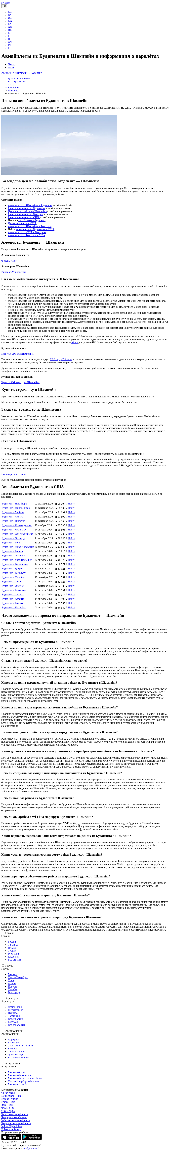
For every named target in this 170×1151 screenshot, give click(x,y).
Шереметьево (15, 1009)
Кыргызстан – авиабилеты (16, 1123)
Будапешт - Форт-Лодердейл (18, 546)
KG (10, 20)
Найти (71, 503)
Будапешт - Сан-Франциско (17, 533)
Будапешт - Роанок (12, 603)
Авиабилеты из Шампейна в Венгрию (29, 226)
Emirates (12, 1048)
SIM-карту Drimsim (61, 359)
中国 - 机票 (7, 1108)
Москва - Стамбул (18, 1084)
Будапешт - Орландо (13, 538)
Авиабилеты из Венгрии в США (26, 235)
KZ (10, 11)
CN (10, 41)
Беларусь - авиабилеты (14, 1117)
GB (10, 26)
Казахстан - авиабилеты (14, 1114)
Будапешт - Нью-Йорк (14, 503)
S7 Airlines (14, 1042)
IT (9, 38)
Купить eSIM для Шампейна (17, 353)
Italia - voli (7, 1104)
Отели (11, 64)
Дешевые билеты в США (22, 223)
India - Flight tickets (11, 1126)
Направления (12, 1063)
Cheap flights (8, 1092)
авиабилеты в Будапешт (31, 220)
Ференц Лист (8, 260)
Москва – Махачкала (19, 1075)
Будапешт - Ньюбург (13, 520)
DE (10, 29)
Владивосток (15, 1018)
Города (9, 965)
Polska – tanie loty (11, 1129)
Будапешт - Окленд (13, 585)
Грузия (12, 947)
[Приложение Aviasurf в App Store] (11, 1139)
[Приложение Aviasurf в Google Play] (32, 1139)
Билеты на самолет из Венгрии (25, 214)
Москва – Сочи (16, 1072)
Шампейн (13, 90)
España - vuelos (9, 1098)
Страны (9, 933)
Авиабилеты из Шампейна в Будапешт (30, 205)
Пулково (13, 1012)
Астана (12, 983)
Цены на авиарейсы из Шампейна (27, 211)
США (11, 84)
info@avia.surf (30, 1148)
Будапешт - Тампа (12, 581)
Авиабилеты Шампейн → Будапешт (21, 72)
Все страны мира (17, 81)
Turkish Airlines (16, 1051)
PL (9, 47)
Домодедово (15, 1006)
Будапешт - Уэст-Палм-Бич (17, 559)
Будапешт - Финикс (13, 594)
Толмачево (14, 1015)
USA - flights (8, 1111)
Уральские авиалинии (20, 1045)
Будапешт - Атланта (13, 598)
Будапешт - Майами (13, 512)
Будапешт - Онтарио (13, 555)
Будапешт (13, 87)
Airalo (74, 342)
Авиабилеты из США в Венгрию (27, 232)
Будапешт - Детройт (13, 568)
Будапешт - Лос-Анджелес (17, 525)
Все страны (14, 959)
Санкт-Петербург (18, 977)
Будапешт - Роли (11, 542)
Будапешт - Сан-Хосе (14, 577)
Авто (11, 67)
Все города (14, 992)
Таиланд (13, 944)
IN (9, 44)
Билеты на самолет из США (24, 217)
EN (10, 23)
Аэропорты (11, 998)
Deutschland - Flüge (12, 1095)
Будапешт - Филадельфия (16, 507)
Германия (13, 953)
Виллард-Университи (13, 272)
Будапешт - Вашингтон (15, 564)
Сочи (11, 980)
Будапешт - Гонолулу (14, 572)
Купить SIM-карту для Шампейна (20, 382)
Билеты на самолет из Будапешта (26, 208)
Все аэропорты (16, 1024)
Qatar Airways (15, 1054)
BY (10, 14)
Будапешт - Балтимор (14, 590)
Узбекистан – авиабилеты (15, 1120)
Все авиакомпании (18, 1057)
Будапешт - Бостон (12, 551)
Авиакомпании (14, 1030)
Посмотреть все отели (13, 474)
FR (9, 35)
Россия (12, 941)
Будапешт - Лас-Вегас (14, 529)
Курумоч (13, 1021)
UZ (10, 17)
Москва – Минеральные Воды (25, 1078)
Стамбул (12, 989)
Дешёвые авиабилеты (20, 78)
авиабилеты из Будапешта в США (35, 229)
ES (9, 32)
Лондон (12, 986)
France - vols (8, 1101)
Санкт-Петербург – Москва (23, 1081)
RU (4, 6)
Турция (12, 950)
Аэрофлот (13, 1039)
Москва (12, 974)
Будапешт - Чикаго (12, 516)
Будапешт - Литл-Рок (14, 607)
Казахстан (13, 956)
